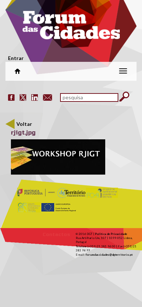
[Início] (71, 27)
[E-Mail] (47, 97)
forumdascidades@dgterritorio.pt (109, 254)
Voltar (24, 124)
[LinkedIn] (34, 97)
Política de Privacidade (111, 234)
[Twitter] (23, 97)
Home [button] (17, 71)
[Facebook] (11, 97)
